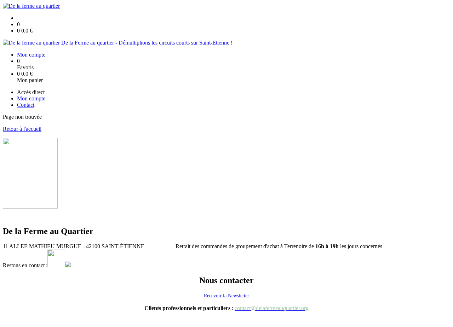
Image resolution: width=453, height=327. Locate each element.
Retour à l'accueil (22, 129)
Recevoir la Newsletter (226, 295)
